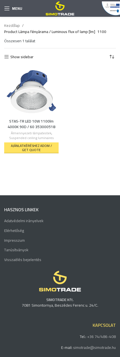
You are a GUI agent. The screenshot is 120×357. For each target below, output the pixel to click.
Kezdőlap (12, 25)
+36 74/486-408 (101, 336)
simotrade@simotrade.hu (94, 347)
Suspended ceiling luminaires (31, 138)
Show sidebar (21, 57)
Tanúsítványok (16, 250)
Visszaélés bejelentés (22, 260)
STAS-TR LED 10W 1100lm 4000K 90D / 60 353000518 (31, 124)
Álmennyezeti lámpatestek (31, 133)
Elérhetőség (14, 231)
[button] (31, 147)
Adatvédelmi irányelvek (24, 221)
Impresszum (14, 240)
